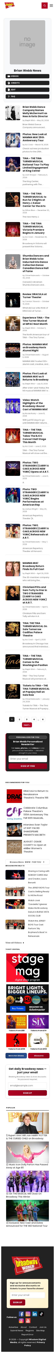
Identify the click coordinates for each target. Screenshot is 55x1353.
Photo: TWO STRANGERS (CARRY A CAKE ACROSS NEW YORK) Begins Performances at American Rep (36, 497)
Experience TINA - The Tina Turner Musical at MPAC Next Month (36, 321)
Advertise (13, 1327)
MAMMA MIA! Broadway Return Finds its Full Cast (33, 566)
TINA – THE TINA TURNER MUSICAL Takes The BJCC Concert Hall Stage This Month (34, 436)
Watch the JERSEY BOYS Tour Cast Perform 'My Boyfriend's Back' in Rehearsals (37, 928)
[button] (45, 5)
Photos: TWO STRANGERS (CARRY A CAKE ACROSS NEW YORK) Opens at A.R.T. (36, 467)
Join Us (42, 1327)
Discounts (39, 1055)
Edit (13, 89)
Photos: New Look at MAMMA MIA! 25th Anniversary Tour (35, 137)
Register (28, 5)
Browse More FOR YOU (25, 862)
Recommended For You (17, 782)
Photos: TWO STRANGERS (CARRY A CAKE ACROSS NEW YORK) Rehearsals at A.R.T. (36, 531)
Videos (14, 76)
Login (37, 5)
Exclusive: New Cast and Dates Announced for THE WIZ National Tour (27, 1224)
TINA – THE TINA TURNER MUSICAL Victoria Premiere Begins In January (33, 228)
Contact (33, 1327)
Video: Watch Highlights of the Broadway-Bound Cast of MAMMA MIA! (35, 404)
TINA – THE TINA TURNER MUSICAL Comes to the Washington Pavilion (35, 660)
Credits (15, 83)
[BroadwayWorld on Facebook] (21, 1314)
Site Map (40, 1330)
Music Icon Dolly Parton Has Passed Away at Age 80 (27, 1166)
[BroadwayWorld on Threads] (21, 1320)
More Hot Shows (16, 1055)
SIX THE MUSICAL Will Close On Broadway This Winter (24, 1195)
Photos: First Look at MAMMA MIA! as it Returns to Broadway (35, 376)
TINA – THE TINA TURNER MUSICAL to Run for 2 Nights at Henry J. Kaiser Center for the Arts (34, 200)
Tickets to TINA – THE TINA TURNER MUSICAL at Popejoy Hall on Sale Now (36, 690)
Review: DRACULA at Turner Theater (35, 296)
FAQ (13, 96)
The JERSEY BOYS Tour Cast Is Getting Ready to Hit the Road (39, 891)
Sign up (27, 1093)
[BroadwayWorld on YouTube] (28, 1320)
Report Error (27, 1334)
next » (27, 725)
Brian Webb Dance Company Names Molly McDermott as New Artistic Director (35, 111)
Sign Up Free (28, 766)
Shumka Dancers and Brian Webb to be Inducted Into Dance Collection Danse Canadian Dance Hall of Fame (36, 263)
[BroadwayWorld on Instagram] (28, 1314)
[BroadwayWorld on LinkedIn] (34, 1314)
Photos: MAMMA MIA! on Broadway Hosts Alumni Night (35, 347)
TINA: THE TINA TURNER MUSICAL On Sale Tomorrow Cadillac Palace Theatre (35, 629)
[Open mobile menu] (51, 5)
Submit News (16, 1330)
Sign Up (17, 1302)
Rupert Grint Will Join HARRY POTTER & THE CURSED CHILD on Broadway (26, 1137)
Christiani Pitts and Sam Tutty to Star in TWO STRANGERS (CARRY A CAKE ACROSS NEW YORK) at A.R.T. (35, 594)
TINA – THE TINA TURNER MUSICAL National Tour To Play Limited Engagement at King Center (36, 164)
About (24, 1327)
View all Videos (14, 942)
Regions (30, 1330)
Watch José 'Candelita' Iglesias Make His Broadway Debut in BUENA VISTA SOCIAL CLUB (38, 908)
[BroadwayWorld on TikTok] (41, 1314)
